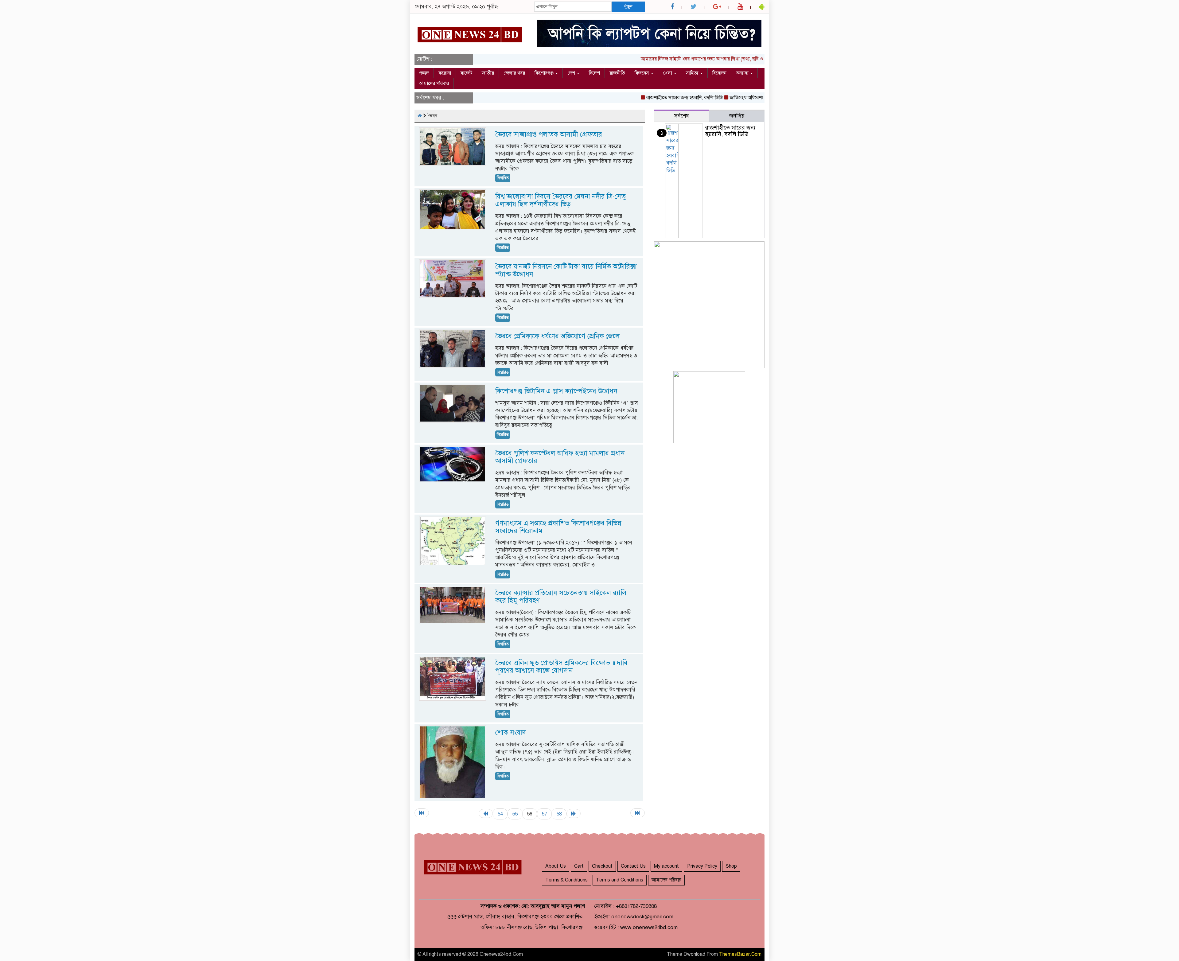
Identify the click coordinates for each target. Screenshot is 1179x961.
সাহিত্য (693, 73)
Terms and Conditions (619, 880)
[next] (573, 813)
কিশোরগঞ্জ (545, 73)
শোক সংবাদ (510, 732)
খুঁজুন (628, 6)
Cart (579, 866)
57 (544, 814)
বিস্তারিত (503, 178)
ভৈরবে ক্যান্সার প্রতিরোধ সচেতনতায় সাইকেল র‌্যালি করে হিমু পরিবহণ (560, 597)
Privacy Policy (702, 866)
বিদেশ (594, 73)
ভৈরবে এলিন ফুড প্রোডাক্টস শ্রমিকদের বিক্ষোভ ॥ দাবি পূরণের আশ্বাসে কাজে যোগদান (561, 667)
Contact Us (633, 866)
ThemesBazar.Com (740, 954)
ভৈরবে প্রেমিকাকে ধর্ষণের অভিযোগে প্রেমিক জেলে (557, 336)
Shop (731, 866)
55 (515, 814)
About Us (555, 866)
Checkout (602, 866)
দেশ (571, 73)
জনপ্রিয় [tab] (737, 115)
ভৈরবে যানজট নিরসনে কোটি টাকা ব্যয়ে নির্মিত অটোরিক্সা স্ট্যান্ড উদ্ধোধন (566, 270)
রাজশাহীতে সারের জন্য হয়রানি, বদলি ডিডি (659, 98)
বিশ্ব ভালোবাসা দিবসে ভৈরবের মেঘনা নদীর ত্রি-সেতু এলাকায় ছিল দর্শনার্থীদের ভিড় (560, 200)
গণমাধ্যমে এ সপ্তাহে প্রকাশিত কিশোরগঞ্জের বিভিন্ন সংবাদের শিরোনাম (558, 527)
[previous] (486, 813)
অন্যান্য (743, 73)
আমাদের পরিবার (434, 83)
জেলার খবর (514, 73)
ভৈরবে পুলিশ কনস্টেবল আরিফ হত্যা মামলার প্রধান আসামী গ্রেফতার (560, 457)
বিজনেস (642, 73)
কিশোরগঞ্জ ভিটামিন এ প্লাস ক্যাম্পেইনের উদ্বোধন (556, 391)
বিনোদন (719, 73)
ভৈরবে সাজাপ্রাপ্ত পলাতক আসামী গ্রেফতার (548, 134)
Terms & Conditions (566, 880)
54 (500, 814)
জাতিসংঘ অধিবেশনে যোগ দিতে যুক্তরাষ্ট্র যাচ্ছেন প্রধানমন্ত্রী (755, 98)
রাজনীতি (617, 73)
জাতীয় (488, 73)
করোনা (444, 73)
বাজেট (466, 73)
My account (666, 866)
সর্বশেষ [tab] (681, 115)
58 (559, 814)
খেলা (668, 73)
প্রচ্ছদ (424, 73)
